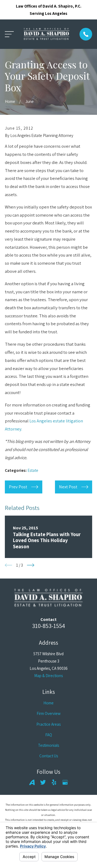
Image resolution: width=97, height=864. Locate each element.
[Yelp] (54, 782)
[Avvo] (32, 782)
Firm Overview (49, 713)
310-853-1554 (48, 626)
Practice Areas (48, 724)
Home (48, 702)
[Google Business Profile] (65, 782)
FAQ (48, 734)
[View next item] (30, 565)
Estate (32, 470)
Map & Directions (48, 675)
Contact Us (48, 755)
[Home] (46, 34)
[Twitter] (43, 782)
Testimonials (48, 745)
